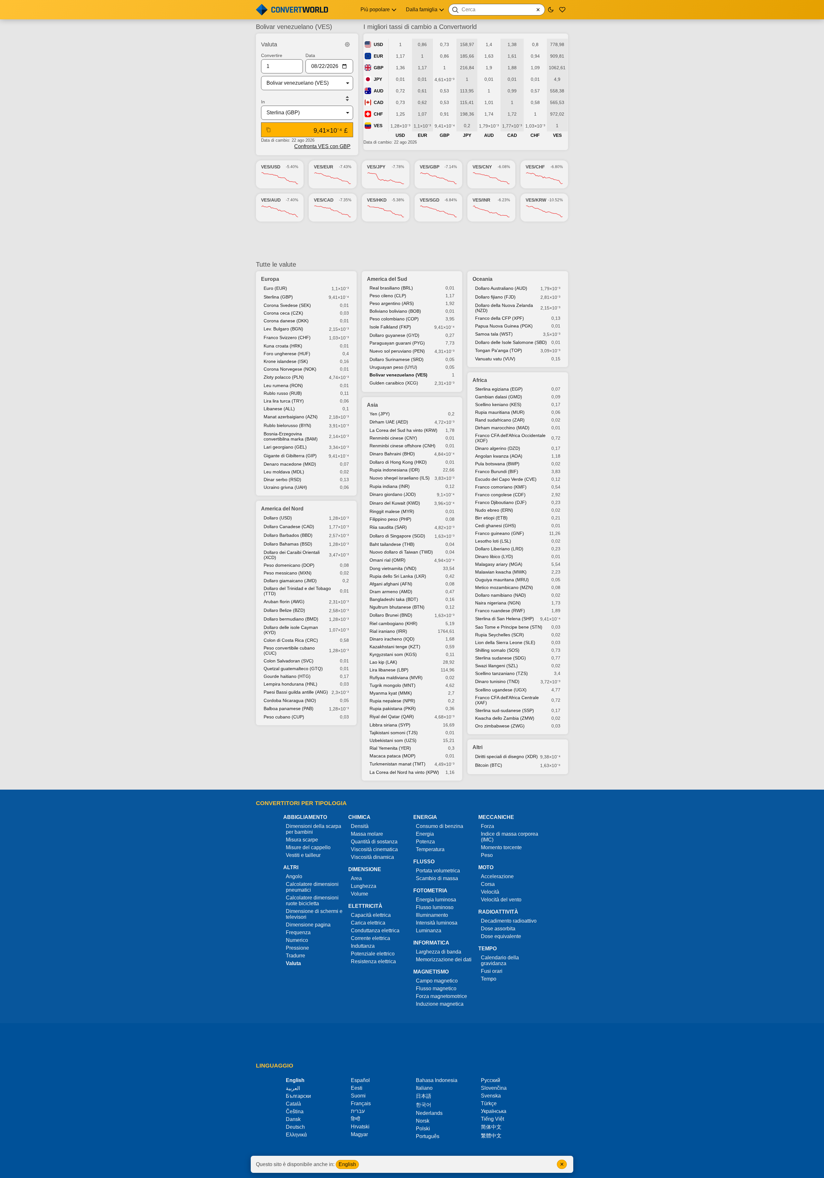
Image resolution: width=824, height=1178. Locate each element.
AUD (378, 90)
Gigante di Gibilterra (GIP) (290, 455)
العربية (293, 1088)
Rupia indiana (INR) (390, 486)
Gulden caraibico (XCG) (394, 382)
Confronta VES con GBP (322, 146)
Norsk (422, 1121)
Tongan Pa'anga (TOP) (498, 350)
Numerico (297, 940)
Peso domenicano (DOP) (289, 565)
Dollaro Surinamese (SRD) (397, 359)
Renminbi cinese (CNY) (393, 438)
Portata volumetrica (438, 870)
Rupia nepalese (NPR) (392, 700)
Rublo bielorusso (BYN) (287, 425)
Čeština (295, 1111)
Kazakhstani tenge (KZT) (395, 646)
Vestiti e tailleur (303, 855)
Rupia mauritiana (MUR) (500, 412)
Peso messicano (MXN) (288, 572)
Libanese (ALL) (279, 408)
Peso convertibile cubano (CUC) (289, 650)
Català (293, 1104)
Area (356, 878)
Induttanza (363, 946)
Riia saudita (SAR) (388, 527)
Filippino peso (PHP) (390, 519)
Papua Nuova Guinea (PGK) (504, 325)
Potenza (425, 841)
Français (361, 1103)
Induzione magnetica (440, 1004)
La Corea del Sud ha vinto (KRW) (403, 430)
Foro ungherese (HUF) (287, 353)
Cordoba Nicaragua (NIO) (290, 700)
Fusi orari (491, 971)
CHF (378, 114)
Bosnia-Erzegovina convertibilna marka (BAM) (291, 436)
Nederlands (429, 1113)
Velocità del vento (501, 899)
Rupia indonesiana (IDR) (395, 469)
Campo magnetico (437, 980)
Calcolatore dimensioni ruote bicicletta (312, 900)
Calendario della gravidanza (500, 960)
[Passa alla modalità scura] (551, 9)
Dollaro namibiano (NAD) (500, 595)
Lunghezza (363, 886)
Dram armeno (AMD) (391, 591)
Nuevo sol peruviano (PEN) (397, 351)
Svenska (491, 1095)
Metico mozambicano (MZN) (504, 587)
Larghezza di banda (438, 952)
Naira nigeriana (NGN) (498, 602)
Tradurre (295, 955)
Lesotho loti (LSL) (493, 541)
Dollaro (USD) (278, 517)
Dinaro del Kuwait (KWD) (395, 503)
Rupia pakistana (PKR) (393, 708)
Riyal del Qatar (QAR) (392, 716)
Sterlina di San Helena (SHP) (504, 618)
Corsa (488, 884)
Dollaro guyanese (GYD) (394, 335)
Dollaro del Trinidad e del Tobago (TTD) (297, 591)
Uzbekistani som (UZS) (393, 740)
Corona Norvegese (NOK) (290, 369)
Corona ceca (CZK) (283, 313)
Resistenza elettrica (373, 961)
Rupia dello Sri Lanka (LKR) (398, 576)
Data (310, 55)
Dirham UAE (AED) (389, 421)
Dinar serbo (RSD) (282, 479)
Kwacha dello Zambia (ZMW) (504, 718)
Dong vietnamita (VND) (393, 568)
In (263, 101)
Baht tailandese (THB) (392, 544)
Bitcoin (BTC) (488, 765)
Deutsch (295, 1127)
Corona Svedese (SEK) (287, 305)
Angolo (294, 876)
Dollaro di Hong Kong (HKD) (398, 462)
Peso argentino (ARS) (392, 303)
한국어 (423, 1104)
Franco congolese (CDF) (500, 494)
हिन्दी (355, 1119)
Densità (360, 826)
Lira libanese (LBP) (389, 669)
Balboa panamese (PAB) (289, 708)
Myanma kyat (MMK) (391, 693)
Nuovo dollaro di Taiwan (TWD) (401, 552)
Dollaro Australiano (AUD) (501, 288)
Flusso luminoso (435, 907)
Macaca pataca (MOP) (393, 755)
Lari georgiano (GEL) (285, 447)
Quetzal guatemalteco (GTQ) (293, 668)
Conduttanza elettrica (375, 930)
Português (427, 1136)
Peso (487, 855)
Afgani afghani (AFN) (391, 583)
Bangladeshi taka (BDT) (394, 599)
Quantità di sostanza (374, 841)
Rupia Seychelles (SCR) (499, 634)
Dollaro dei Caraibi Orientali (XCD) (292, 555)
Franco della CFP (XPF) (499, 318)
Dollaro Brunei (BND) (391, 615)
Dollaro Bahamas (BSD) (288, 543)
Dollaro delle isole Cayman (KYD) (291, 630)
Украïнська (493, 1111)
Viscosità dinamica (372, 857)
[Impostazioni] (347, 44)
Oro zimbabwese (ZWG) (500, 725)
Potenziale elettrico (373, 953)
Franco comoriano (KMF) (501, 486)
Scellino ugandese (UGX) (501, 689)
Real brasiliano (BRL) (391, 287)
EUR (378, 56)
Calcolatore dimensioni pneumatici (312, 887)
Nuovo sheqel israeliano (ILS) (400, 477)
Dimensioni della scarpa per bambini (313, 829)
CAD (378, 102)
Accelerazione (497, 876)
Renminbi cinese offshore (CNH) (402, 445)
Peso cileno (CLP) (388, 295)
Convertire (271, 55)
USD (378, 44)
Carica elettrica (368, 923)
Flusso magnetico (436, 988)
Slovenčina (494, 1088)
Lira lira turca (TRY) (284, 401)
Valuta (293, 963)
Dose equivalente (501, 936)
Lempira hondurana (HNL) (290, 684)
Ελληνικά (296, 1134)
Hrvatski (360, 1126)
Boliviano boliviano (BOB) (395, 311)
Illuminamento (432, 915)
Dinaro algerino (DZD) (497, 448)
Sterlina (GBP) (278, 296)
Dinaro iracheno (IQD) (392, 638)
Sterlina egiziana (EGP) (499, 389)
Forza (487, 826)
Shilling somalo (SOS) (497, 650)
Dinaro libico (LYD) (494, 556)
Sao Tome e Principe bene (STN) (508, 627)
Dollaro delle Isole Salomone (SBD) (511, 342)
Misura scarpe (302, 839)
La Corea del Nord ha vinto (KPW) (404, 772)
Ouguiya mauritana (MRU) (502, 579)
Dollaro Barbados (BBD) (288, 535)
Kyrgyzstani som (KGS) (393, 654)
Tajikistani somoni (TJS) (394, 732)
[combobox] (496, 9)
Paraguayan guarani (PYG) (397, 343)
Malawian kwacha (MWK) (501, 572)
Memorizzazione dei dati (444, 959)
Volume (359, 894)
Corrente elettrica (370, 938)
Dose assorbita (498, 928)
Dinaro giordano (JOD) (393, 494)
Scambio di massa (437, 878)
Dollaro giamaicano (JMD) (290, 580)
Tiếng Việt (492, 1119)
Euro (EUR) (275, 288)
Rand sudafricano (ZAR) (500, 420)
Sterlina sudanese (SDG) (500, 657)
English (347, 1164)
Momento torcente (501, 847)
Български (298, 1096)
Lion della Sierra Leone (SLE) (505, 642)
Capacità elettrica (371, 915)
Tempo (488, 979)
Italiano (424, 1088)
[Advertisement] (412, 241)
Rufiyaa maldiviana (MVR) (396, 677)
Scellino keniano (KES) (498, 404)
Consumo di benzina (439, 826)
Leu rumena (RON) (283, 385)
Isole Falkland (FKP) (390, 326)
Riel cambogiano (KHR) (393, 623)
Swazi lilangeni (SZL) (496, 665)
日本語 (423, 1096)
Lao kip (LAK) (383, 662)
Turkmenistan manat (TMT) (398, 763)
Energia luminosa (436, 899)
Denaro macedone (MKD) (290, 464)
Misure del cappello (308, 847)
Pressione (297, 948)
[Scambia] (347, 98)
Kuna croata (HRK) (283, 345)
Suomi (358, 1095)
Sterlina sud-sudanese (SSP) (504, 710)
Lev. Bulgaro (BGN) (283, 328)
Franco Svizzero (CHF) (287, 337)
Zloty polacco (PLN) (284, 377)
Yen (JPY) (380, 413)
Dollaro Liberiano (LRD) (499, 548)
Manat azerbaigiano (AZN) (291, 416)
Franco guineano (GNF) (499, 533)
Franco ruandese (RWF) (500, 610)
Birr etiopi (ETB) (491, 517)
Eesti (356, 1088)
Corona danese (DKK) (286, 320)
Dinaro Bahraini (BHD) (392, 453)
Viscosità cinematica (374, 849)
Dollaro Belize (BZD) (284, 610)
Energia (425, 834)
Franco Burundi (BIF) (496, 471)
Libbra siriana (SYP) (390, 724)
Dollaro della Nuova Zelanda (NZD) (504, 308)
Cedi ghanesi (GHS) (495, 525)
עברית (358, 1111)
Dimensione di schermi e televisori (314, 914)
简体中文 (491, 1127)
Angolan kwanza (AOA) (498, 456)
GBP (378, 67)
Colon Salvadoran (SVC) (289, 660)
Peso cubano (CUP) (284, 716)
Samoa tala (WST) (494, 334)
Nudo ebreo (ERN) (494, 510)
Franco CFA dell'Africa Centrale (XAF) (507, 700)
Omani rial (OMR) (388, 560)
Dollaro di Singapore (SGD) (397, 535)
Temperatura (430, 849)
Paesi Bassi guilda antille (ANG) (296, 692)
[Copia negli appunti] (268, 130)
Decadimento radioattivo (509, 921)
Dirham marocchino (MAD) (502, 427)
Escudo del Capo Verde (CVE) (506, 479)
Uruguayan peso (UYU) (393, 367)
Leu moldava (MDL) (284, 471)
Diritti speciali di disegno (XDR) (506, 756)
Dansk (293, 1119)
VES (378, 125)
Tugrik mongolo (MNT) (393, 685)
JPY (378, 79)
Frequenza (298, 932)
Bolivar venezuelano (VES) (398, 374)
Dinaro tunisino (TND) (497, 681)
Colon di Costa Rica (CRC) (291, 640)
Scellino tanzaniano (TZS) (501, 673)
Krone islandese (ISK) (286, 361)
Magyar (359, 1134)
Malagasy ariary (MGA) (498, 564)
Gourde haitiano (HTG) (287, 676)
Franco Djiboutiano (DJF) (501, 502)
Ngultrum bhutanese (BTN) (397, 607)
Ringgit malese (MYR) (392, 511)
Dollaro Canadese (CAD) (289, 526)
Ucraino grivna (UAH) (285, 487)
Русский (490, 1080)
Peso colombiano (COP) (394, 318)
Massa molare (367, 834)
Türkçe (489, 1103)
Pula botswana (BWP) (497, 463)
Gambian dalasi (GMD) (498, 396)
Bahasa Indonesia (436, 1080)
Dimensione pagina (308, 924)
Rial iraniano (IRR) (388, 631)
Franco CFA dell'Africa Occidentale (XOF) (510, 438)
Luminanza (428, 930)
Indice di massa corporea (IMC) (509, 836)
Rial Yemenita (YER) (390, 748)
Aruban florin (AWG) (284, 601)
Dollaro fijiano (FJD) (495, 296)
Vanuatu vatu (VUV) (495, 358)
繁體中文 (491, 1135)
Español (360, 1080)
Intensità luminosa (436, 923)
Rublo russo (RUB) (283, 393)
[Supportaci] (562, 9)
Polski (423, 1128)
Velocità (490, 892)
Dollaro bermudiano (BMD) (291, 619)
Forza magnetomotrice (441, 996)
